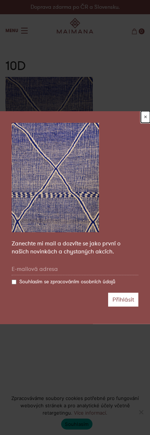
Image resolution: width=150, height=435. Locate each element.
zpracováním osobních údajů (82, 281)
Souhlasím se (67, 281)
